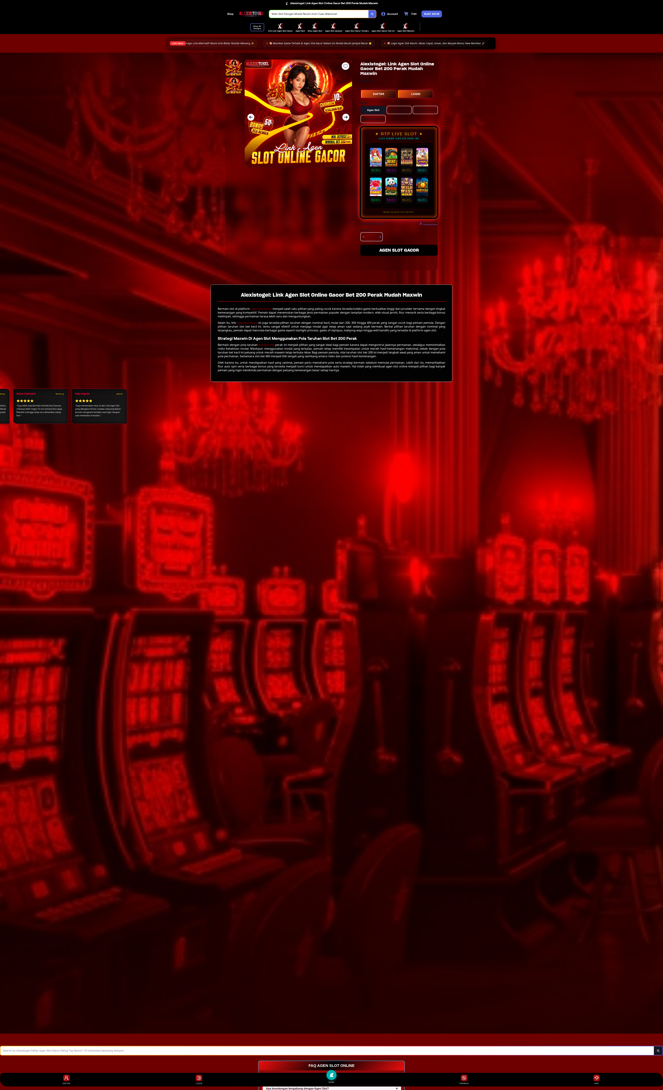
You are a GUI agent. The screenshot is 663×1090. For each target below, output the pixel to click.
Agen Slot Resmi (247, 322)
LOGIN (415, 94)
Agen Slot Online (261, 308)
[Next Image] (346, 117)
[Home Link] (251, 14)
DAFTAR (378, 94)
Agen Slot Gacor (399, 250)
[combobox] (319, 14)
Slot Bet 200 (266, 344)
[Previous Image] (251, 117)
